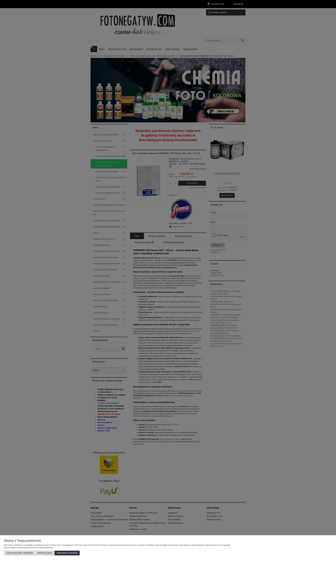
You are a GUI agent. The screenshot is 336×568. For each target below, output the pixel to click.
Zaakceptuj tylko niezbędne (19, 553)
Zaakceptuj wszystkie (67, 553)
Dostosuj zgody (44, 553)
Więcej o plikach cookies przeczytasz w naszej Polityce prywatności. (28, 547)
